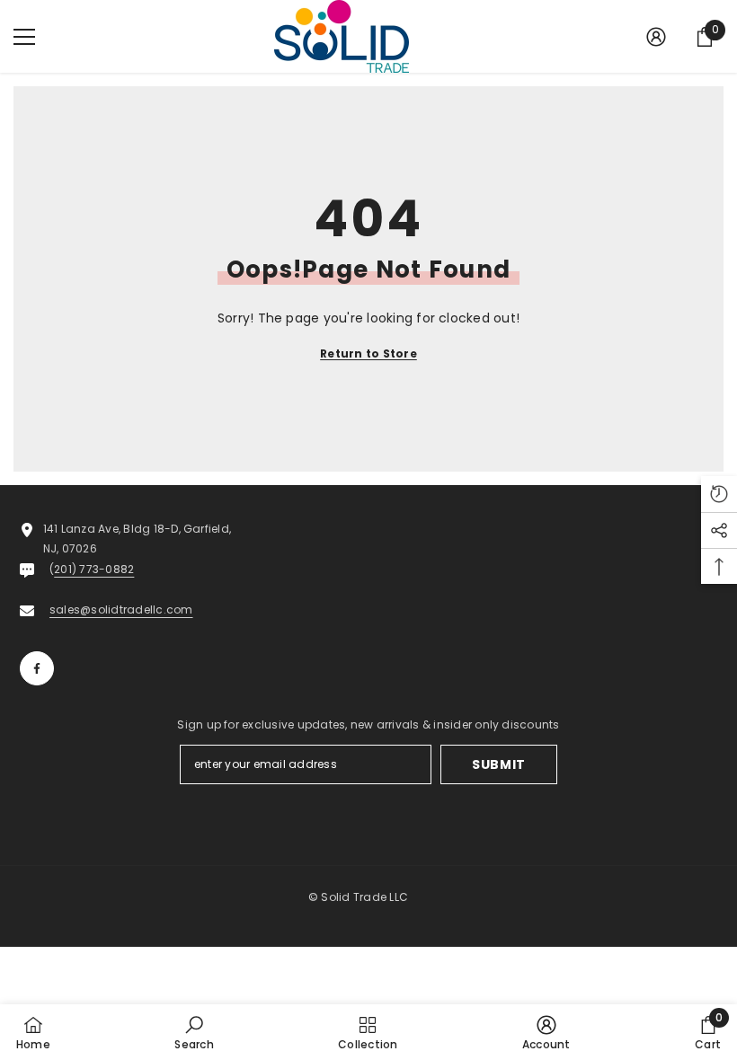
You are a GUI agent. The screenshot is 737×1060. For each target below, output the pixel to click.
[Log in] (656, 37)
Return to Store (368, 353)
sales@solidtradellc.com (121, 609)
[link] (194, 1032)
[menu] (24, 37)
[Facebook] (37, 668)
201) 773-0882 (94, 569)
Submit (499, 764)
